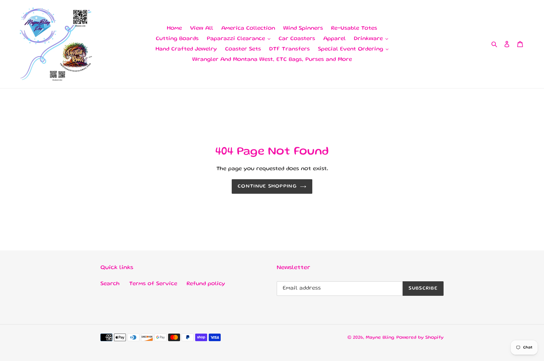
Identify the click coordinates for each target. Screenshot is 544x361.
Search (110, 283)
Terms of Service (153, 283)
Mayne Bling (380, 337)
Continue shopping (267, 186)
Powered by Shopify (420, 337)
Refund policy (206, 283)
